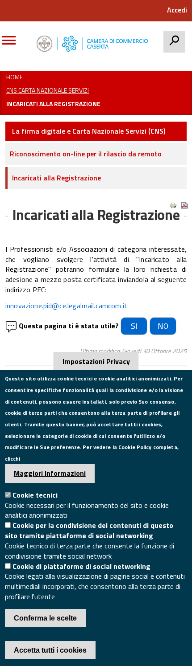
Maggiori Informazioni (50, 473)
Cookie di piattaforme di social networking (81, 566)
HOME (14, 77)
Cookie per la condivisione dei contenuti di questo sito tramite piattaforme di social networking (89, 530)
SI (134, 326)
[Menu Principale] (12, 43)
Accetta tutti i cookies (50, 650)
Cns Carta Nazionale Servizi (47, 90)
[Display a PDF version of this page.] (184, 205)
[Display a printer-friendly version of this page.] (173, 205)
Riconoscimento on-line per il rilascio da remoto (86, 153)
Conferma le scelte (45, 618)
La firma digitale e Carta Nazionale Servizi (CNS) (88, 131)
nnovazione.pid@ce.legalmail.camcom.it (67, 305)
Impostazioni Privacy (96, 361)
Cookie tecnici (35, 495)
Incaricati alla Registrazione (56, 177)
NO (163, 326)
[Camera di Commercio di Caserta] (94, 43)
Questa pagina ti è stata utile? (69, 326)
